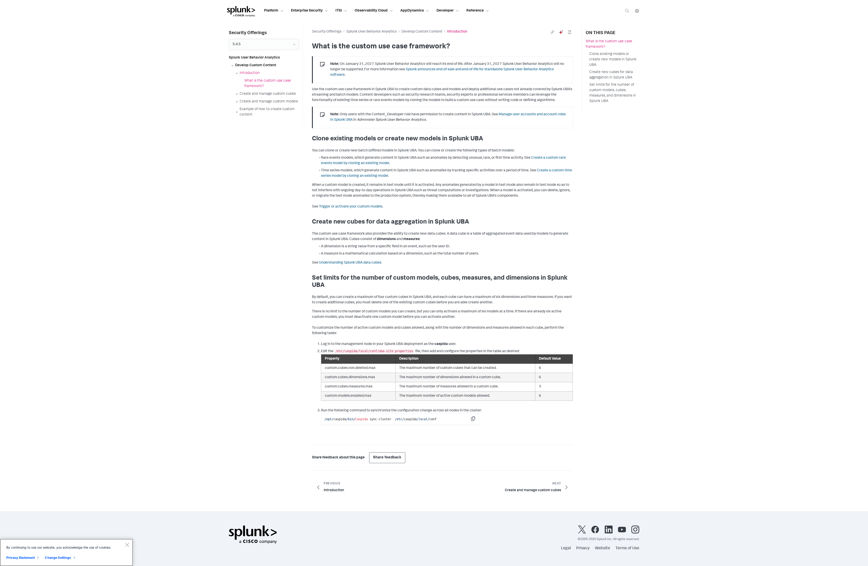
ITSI (338, 11)
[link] (552, 32)
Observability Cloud (371, 11)
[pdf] (569, 32)
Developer (445, 11)
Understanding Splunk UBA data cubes (350, 263)
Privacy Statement (20, 557)
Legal (566, 548)
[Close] (127, 544)
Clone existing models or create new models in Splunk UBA (613, 59)
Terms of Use (627, 548)
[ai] (561, 32)
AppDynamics (412, 11)
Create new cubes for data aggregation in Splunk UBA (611, 75)
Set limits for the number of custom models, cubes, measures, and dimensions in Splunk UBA (612, 93)
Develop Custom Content (421, 32)
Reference (475, 11)
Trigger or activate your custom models (350, 207)
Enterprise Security (307, 11)
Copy (476, 420)
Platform (271, 11)
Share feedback (387, 458)
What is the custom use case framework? (609, 44)
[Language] (637, 10)
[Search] (627, 10)
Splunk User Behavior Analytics (371, 32)
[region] (66, 552)
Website (602, 548)
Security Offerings (327, 32)
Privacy (583, 548)
